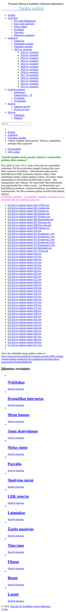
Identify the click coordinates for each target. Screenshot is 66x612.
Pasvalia (14, 464)
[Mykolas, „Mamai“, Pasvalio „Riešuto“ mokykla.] (24, 305)
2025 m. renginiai (29, 52)
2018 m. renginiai (29, 72)
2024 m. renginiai (29, 55)
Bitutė (13, 578)
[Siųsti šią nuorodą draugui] (14, 151)
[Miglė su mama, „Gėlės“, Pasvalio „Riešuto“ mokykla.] (24, 313)
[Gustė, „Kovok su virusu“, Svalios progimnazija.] (24, 293)
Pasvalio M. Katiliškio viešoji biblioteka (30, 606)
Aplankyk (13, 38)
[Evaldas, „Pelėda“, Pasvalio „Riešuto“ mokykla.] (24, 308)
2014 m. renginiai (29, 83)
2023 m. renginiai (29, 58)
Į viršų (4, 609)
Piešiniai (18, 118)
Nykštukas (16, 382)
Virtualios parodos (23, 46)
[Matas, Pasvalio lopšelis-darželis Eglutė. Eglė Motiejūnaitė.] (24, 231)
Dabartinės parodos (24, 43)
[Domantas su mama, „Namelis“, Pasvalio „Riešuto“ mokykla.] (24, 310)
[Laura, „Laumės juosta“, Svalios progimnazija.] (24, 299)
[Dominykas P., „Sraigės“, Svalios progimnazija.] (24, 285)
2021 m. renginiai (29, 63)
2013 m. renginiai (29, 86)
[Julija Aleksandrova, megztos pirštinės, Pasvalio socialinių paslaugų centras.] (24, 268)
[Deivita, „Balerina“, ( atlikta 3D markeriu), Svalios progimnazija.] (24, 276)
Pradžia (11, 15)
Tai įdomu (19, 98)
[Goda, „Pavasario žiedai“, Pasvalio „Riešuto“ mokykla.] (24, 316)
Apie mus (12, 18)
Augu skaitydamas (23, 431)
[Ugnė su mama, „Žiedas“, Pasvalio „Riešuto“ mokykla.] (24, 325)
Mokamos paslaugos (24, 35)
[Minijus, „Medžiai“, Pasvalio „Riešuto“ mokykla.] (24, 336)
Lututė (13, 594)
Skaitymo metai (20, 480)
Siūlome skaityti (22, 106)
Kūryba (11, 112)
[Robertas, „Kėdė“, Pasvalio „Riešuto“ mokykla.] (24, 333)
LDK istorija (18, 496)
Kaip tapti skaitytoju (24, 23)
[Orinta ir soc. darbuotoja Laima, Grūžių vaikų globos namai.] (31, 245)
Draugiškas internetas (26, 398)
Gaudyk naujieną (16, 89)
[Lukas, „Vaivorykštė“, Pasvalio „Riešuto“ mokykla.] (24, 339)
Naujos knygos (21, 109)
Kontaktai (19, 29)
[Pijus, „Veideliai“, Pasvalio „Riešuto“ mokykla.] (24, 322)
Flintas (13, 562)
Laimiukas (16, 513)
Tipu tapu (16, 545)
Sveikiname (20, 101)
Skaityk (11, 103)
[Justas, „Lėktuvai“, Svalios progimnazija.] (24, 296)
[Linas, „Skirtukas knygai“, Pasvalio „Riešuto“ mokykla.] (24, 328)
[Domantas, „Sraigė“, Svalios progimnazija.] (24, 279)
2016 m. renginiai (29, 78)
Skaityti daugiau (16, 389)
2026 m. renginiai (23, 49)
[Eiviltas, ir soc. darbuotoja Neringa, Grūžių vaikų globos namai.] (31, 239)
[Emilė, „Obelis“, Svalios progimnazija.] (24, 288)
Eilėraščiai (19, 115)
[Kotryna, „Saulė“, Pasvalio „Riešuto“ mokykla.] (24, 330)
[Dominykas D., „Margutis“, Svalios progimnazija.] (24, 282)
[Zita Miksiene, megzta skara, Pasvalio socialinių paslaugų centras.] (24, 270)
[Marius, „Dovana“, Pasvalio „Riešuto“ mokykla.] (24, 319)
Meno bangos (18, 415)
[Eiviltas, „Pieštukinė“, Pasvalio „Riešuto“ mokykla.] (24, 345)
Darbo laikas (20, 26)
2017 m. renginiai (29, 75)
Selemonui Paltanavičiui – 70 (23, 93)
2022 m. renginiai (29, 61)
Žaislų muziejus (21, 529)
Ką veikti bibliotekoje (25, 21)
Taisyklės (19, 32)
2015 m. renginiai (29, 81)
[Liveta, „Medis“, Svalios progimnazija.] (24, 302)
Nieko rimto (18, 447)
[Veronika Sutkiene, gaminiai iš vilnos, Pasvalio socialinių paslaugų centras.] (24, 273)
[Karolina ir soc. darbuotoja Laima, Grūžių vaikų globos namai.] (31, 242)
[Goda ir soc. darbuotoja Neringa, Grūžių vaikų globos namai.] (31, 233)
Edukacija (19, 41)
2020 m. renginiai (29, 66)
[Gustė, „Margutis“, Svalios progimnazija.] (24, 290)
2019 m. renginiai (29, 69)
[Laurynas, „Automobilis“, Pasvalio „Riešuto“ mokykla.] (24, 342)
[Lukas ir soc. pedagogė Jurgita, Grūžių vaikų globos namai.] (31, 236)
